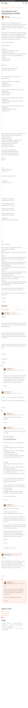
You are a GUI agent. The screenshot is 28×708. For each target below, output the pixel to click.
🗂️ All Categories (5, 611)
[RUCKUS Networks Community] (6, 3)
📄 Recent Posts (5, 613)
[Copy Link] (21, 17)
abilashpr (7, 312)
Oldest (7, 309)
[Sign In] (26, 3)
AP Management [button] (18, 624)
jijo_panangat (8, 554)
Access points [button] (10, 626)
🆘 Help (3, 617)
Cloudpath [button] (5, 624)
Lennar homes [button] (18, 628)
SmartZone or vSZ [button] (17, 623)
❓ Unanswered (14, 615)
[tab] (4, 306)
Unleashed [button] (5, 629)
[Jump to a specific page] (25, 310)
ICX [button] (11, 624)
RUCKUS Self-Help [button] (6, 623)
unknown (7, 16)
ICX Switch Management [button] (7, 628)
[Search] (23, 3)
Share (3, 301)
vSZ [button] (3, 626)
